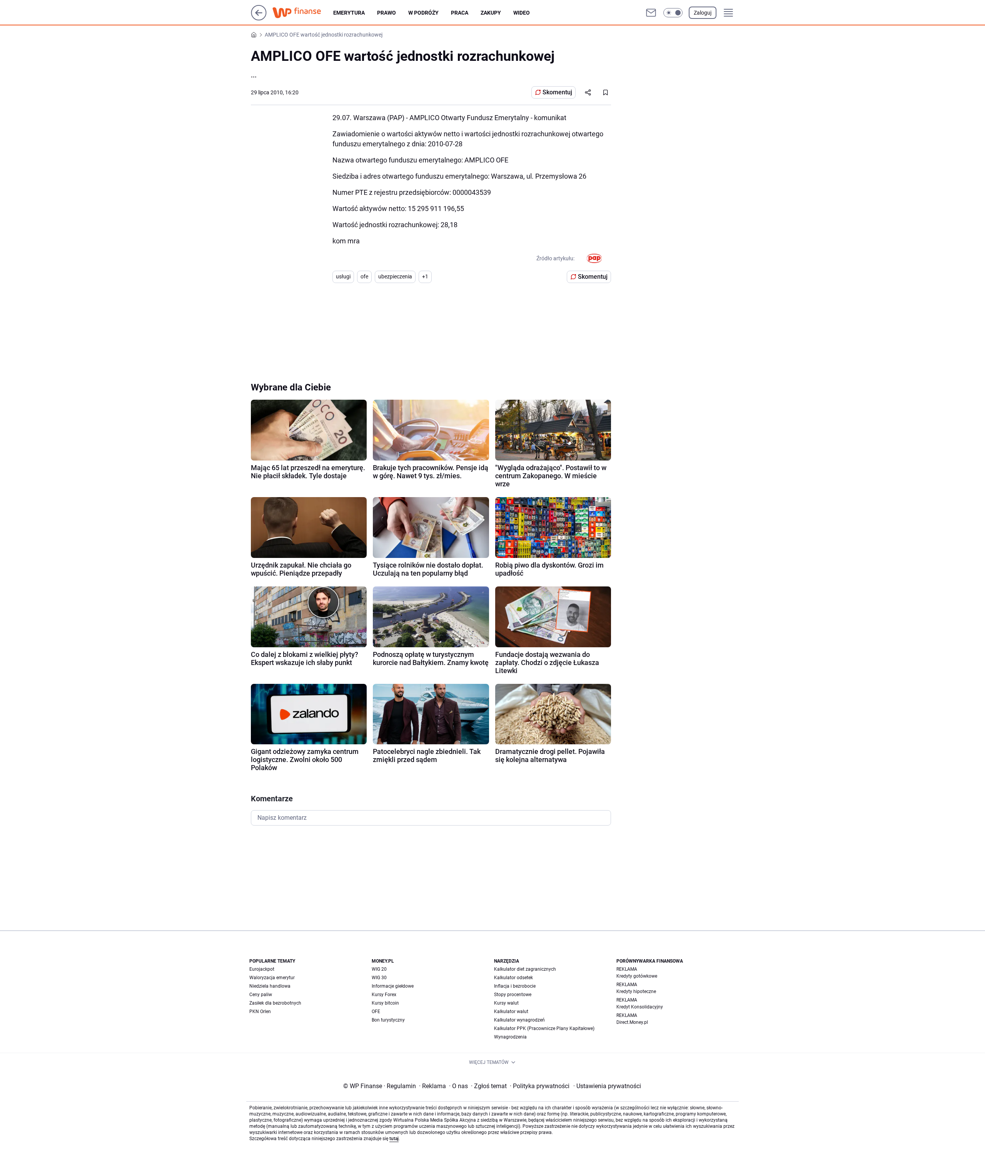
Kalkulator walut (511, 1011)
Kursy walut (506, 1003)
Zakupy (491, 13)
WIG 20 (379, 969)
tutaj (394, 1138)
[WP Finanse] (302, 13)
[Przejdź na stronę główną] (259, 18)
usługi (343, 276)
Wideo (521, 13)
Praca (459, 13)
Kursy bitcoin (385, 1003)
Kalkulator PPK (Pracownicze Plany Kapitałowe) (544, 1028)
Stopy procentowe (512, 994)
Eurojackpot (261, 969)
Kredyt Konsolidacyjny (639, 1007)
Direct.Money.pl (632, 1022)
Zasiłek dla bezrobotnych (275, 1003)
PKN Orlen (260, 1011)
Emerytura (349, 13)
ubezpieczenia (395, 276)
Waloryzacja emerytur (272, 977)
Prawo (386, 13)
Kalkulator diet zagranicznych (525, 969)
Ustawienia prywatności (607, 1086)
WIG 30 (379, 977)
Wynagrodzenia (510, 1037)
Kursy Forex (384, 994)
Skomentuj (557, 92)
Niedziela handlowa (269, 986)
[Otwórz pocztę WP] (651, 13)
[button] (673, 12)
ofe (364, 276)
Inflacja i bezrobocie (515, 986)
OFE (376, 1011)
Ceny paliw (260, 994)
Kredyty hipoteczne (636, 991)
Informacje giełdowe (393, 986)
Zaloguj (702, 13)
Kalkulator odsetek (513, 977)
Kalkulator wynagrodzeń (519, 1020)
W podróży (423, 13)
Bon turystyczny (388, 1020)
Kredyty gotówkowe (636, 976)
